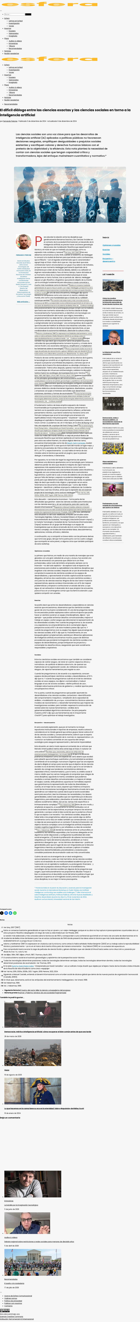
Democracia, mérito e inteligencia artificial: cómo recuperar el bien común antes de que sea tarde (47, 1032)
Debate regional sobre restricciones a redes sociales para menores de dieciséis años (39, 1241)
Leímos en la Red (16, 21)
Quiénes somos (10, 1298)
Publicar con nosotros (13, 1303)
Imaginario (13, 36)
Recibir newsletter (11, 53)
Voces (11, 26)
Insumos (7, 28)
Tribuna (12, 46)
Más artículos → (23, 302)
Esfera (6, 18)
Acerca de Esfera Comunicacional (18, 1296)
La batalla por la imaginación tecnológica (21, 1205)
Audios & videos (15, 41)
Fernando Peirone (10, 121)
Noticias (7, 51)
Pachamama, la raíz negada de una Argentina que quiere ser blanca (112, 505)
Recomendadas (15, 48)
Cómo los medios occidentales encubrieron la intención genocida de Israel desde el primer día (112, 301)
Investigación (14, 23)
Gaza (6, 1070)
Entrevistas (13, 43)
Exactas (106, 249)
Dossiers (12, 31)
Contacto (8, 1306)
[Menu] (1, 10)
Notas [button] (2, 920)
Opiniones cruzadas (112, 245)
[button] (64, 252)
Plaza (6, 38)
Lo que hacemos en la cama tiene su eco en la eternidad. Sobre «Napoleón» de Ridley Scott (44, 1108)
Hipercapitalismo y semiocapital (110, 462)
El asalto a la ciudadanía (14, 1283)
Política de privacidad (13, 1301)
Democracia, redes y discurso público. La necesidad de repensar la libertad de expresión (112, 421)
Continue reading (41, 293)
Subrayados (13, 33)
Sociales (106, 254)
